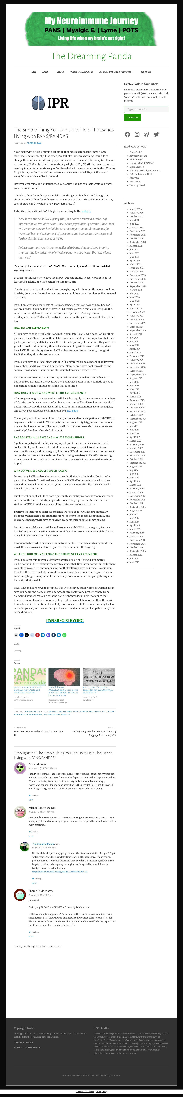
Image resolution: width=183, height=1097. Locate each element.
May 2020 (135, 301)
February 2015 (137, 532)
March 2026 (136, 209)
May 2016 (134, 477)
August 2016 (136, 466)
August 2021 (136, 246)
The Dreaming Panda (91, 56)
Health (105, 711)
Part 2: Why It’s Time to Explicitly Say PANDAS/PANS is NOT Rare (98, 690)
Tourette (65, 714)
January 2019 (136, 360)
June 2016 (134, 474)
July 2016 (134, 470)
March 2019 (135, 352)
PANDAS (51, 714)
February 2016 (137, 488)
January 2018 (136, 404)
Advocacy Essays (138, 156)
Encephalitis (95, 711)
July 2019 (134, 338)
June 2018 (134, 385)
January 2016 (136, 492)
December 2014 (137, 540)
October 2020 (136, 282)
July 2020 (134, 293)
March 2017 (135, 441)
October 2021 (136, 238)
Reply (31, 800)
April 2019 (135, 349)
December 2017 (137, 407)
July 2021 (134, 249)
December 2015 (137, 496)
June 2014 (134, 562)
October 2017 (136, 415)
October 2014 (136, 547)
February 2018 (137, 400)
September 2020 (138, 286)
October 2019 (136, 327)
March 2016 (135, 485)
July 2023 (134, 220)
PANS (58, 714)
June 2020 (135, 297)
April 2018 (135, 393)
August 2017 (136, 422)
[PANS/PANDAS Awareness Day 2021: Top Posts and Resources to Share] (30, 677)
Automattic (115, 1075)
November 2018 (138, 367)
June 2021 (134, 253)
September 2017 (138, 419)
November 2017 (137, 411)
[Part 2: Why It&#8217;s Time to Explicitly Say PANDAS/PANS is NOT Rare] (99, 677)
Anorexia (53, 711)
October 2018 (136, 371)
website (86, 211)
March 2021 (135, 264)
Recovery (134, 178)
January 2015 (136, 536)
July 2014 (134, 558)
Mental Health (21, 714)
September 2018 (138, 374)
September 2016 (138, 463)
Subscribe (132, 117)
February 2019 (137, 356)
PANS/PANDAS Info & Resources (115, 72)
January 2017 (136, 448)
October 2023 (136, 216)
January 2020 (136, 315)
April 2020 (135, 304)
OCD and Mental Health (142, 174)
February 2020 (137, 312)
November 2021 (137, 235)
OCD (45, 714)
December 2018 (137, 363)
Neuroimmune (35, 714)
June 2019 (134, 341)
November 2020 (138, 279)
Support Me (145, 72)
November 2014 (137, 544)
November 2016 (137, 455)
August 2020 (136, 290)
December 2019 (137, 319)
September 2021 (138, 242)
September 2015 (138, 507)
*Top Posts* (136, 152)
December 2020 (138, 275)
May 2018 (134, 389)
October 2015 (136, 503)
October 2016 (136, 459)
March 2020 (136, 308)
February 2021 (137, 268)
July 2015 (134, 514)
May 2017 (134, 433)
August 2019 (136, 334)
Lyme (112, 711)
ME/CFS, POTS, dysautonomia (145, 170)
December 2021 (137, 231)
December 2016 (137, 452)
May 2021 (134, 257)
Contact (60, 72)
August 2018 (136, 378)
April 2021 (135, 260)
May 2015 (134, 522)
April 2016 (135, 481)
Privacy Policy (23, 1043)
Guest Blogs (136, 159)
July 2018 (134, 382)
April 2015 (135, 525)
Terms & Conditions (27, 1047)
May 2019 (134, 345)
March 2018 (135, 396)
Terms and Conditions (85, 1092)
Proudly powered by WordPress (76, 1075)
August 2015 (136, 510)
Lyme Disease (137, 167)
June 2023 (134, 224)
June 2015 (134, 518)
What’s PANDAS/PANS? (81, 72)
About (45, 72)
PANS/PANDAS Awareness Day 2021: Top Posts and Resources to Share (28, 690)
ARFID (69, 711)
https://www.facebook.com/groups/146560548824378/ (59, 871)
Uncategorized (32, 711)
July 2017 (134, 426)
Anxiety (62, 711)
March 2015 (135, 529)
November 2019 (137, 323)
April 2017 (135, 437)
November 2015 (137, 499)
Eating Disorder (80, 711)
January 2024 (136, 212)
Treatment (135, 181)
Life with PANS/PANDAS (142, 163)
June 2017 (134, 429)
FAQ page (72, 410)
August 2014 (136, 555)
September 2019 (138, 330)
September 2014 (138, 551)
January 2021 (136, 271)
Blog (34, 72)
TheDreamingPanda (43, 844)
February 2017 (137, 444)
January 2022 (136, 227)
